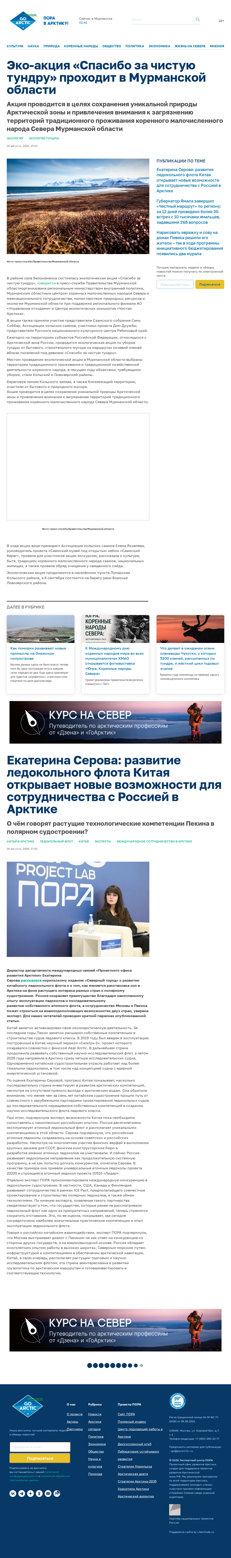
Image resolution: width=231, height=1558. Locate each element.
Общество (111, 46)
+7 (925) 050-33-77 (207, 1438)
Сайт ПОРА (126, 1414)
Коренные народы (81, 46)
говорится (46, 283)
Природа (52, 46)
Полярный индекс (132, 1421)
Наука (33, 46)
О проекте (75, 1414)
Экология (15, 138)
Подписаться (209, 284)
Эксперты (103, 841)
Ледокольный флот (56, 841)
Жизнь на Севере (190, 46)
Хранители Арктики (133, 1489)
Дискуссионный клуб (134, 1444)
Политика (134, 46)
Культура (15, 46)
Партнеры (75, 1429)
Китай (84, 841)
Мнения (217, 46)
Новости (95, 1414)
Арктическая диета (133, 1474)
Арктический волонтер (136, 1496)
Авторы (72, 1421)
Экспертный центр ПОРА (196, 1460)
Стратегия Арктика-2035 (137, 1481)
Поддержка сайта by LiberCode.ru (191, 1532)
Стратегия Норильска (135, 1466)
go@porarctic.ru (182, 1451)
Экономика (159, 46)
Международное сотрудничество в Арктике (154, 841)
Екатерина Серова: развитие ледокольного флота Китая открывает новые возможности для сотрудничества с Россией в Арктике (189, 180)
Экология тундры (44, 138)
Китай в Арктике (20, 841)
